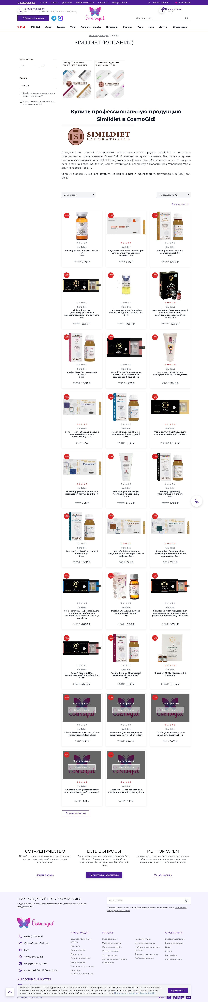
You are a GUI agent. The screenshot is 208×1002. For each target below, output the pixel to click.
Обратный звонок (33, 18)
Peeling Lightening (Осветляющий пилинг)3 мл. (170, 494)
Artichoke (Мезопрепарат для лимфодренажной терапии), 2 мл (126, 791)
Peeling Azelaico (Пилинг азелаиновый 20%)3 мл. (170, 252)
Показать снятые (76, 813)
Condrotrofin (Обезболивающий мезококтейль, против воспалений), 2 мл (82, 434)
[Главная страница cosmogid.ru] (95, 14)
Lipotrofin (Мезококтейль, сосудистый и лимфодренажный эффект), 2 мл (126, 553)
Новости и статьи (85, 2)
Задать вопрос (45, 875)
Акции (43, 2)
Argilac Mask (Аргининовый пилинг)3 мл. (82, 374)
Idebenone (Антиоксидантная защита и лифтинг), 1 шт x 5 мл (126, 733)
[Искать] (186, 18)
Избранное (185, 2)
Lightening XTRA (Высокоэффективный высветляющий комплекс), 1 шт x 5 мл (81, 314)
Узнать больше (163, 875)
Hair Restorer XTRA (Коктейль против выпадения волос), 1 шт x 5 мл (126, 312)
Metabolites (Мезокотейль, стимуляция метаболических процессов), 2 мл (170, 553)
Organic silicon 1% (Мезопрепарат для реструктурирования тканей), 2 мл (126, 252)
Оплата (54, 2)
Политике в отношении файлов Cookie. (134, 993)
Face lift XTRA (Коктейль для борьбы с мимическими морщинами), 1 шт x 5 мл (126, 374)
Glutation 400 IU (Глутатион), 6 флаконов (170, 674)
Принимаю (177, 990)
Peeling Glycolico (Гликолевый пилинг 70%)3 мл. (82, 553)
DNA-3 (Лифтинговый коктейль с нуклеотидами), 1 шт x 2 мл (81, 733)
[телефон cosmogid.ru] (20, 10)
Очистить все (179, 204)
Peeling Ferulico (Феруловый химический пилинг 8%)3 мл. (126, 675)
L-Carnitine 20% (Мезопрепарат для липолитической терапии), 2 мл (81, 792)
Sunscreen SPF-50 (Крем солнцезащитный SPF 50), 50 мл (170, 373)
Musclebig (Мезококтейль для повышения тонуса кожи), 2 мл (81, 492)
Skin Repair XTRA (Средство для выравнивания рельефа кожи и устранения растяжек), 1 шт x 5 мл (170, 613)
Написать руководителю (104, 875)
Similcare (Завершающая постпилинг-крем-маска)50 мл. (126, 494)
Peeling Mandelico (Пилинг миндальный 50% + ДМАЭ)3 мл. (126, 434)
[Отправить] (186, 900)
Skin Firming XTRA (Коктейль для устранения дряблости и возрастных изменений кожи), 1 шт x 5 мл (81, 614)
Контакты (103, 2)
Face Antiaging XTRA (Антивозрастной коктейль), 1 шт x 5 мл (82, 675)
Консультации (119, 2)
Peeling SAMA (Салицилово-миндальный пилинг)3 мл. (126, 613)
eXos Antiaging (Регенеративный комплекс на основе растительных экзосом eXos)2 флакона (170, 314)
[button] (165, 27)
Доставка (67, 2)
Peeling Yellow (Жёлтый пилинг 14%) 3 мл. (82, 252)
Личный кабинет (161, 2)
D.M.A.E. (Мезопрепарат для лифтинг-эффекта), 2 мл (170, 733)
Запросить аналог (82, 710)
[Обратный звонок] (196, 501)
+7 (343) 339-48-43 (34, 9)
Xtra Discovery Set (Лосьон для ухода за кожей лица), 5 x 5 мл (170, 433)
